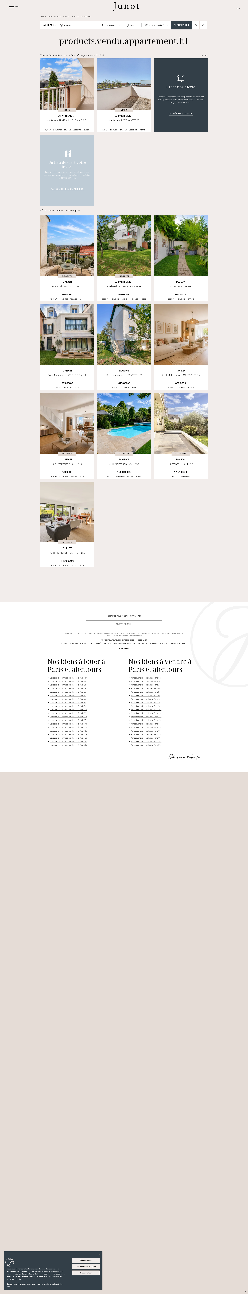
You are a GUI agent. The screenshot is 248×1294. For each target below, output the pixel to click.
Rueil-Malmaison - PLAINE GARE (124, 217)
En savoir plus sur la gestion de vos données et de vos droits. (124, 635)
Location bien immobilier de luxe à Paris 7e (68, 699)
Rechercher (181, 25)
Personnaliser (86, 1273)
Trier (205, 55)
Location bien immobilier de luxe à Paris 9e (68, 706)
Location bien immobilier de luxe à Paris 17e (68, 734)
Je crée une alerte (181, 113)
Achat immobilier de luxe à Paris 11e (146, 713)
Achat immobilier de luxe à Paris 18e (146, 738)
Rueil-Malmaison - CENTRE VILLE (67, 483)
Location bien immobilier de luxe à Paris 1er (68, 678)
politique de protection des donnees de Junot (129, 640)
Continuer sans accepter (86, 1266)
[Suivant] (88, 245)
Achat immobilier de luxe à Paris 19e (146, 741)
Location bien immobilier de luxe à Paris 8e (68, 702)
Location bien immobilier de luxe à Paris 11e (68, 713)
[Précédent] (45, 245)
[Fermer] (99, 1254)
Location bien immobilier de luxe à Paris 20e (68, 745)
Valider (124, 648)
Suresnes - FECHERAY (181, 394)
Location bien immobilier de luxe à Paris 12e (68, 716)
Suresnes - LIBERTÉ (181, 217)
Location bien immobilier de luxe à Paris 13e (68, 720)
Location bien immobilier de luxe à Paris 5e (68, 692)
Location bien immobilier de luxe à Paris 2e (68, 681)
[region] (53, 1270)
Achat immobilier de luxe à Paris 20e (146, 745)
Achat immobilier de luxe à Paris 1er (146, 678)
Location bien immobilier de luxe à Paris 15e (68, 727)
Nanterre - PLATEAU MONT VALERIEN (67, 60)
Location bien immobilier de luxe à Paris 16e (68, 731)
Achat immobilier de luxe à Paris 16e (146, 731)
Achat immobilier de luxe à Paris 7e (145, 699)
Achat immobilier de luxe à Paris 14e (146, 724)
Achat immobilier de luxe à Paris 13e (146, 720)
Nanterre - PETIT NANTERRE (124, 60)
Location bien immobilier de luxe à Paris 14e (68, 724)
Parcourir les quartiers (67, 189)
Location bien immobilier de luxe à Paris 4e (68, 688)
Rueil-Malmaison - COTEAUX (67, 217)
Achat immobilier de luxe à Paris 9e (145, 706)
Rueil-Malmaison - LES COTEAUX (124, 305)
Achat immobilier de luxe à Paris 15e (146, 727)
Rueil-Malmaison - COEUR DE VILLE (67, 305)
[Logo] (126, 6)
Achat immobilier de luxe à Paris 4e (145, 688)
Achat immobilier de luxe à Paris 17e (146, 734)
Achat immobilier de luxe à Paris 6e (145, 695)
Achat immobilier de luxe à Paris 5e (145, 692)
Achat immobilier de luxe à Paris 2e (145, 681)
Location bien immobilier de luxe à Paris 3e (68, 685)
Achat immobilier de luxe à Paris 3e (145, 685)
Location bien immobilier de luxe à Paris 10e (68, 709)
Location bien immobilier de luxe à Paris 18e (68, 738)
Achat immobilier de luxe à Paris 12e (146, 716)
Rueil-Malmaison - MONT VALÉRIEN (180, 305)
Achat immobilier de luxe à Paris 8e (145, 702)
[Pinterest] (88, 64)
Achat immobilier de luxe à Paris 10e (146, 709)
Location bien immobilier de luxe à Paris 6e (68, 695)
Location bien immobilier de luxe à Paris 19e (68, 741)
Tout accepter (86, 1260)
